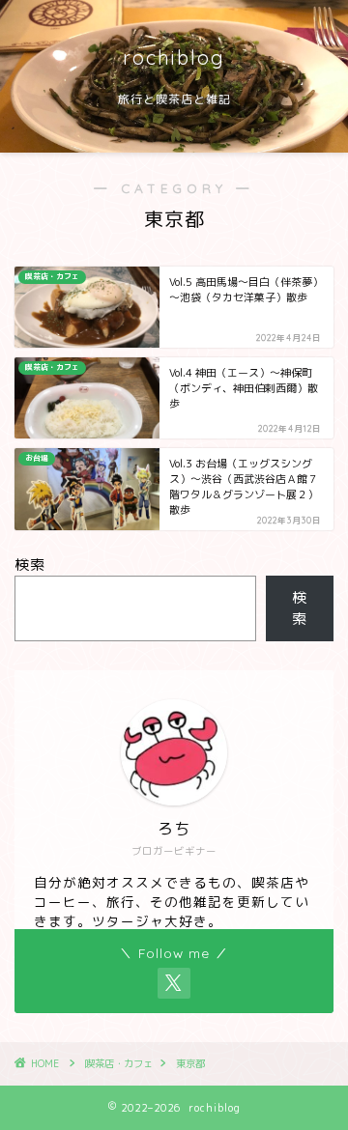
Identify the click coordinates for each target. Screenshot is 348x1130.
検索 (29, 564)
